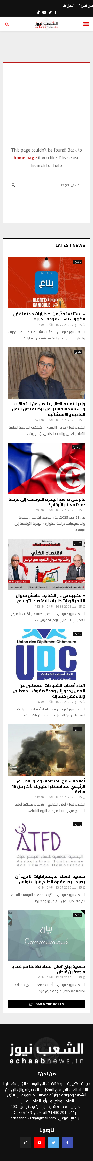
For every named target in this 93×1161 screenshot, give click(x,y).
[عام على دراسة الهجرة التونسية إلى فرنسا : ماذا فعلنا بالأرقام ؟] (46, 468)
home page (25, 157)
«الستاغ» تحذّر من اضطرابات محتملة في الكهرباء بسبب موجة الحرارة (49, 316)
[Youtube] (39, 1142)
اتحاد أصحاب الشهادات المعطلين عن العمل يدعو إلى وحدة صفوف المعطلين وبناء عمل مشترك (49, 691)
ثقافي (77, 543)
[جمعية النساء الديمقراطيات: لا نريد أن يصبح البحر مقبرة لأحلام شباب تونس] (46, 845)
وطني (78, 262)
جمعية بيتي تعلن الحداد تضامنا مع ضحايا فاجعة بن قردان (48, 969)
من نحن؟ (86, 5)
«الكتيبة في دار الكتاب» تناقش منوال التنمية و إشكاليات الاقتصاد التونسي (50, 597)
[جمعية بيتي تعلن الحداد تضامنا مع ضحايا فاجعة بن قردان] (46, 935)
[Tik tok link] (38, 12)
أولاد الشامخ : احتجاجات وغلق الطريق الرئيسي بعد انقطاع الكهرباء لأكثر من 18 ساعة (48, 786)
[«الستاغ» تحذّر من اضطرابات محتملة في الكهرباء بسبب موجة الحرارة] (46, 282)
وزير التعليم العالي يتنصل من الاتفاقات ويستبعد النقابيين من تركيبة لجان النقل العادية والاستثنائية (48, 409)
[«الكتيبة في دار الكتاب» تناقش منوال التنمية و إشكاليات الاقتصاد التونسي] (46, 564)
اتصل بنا (69, 5)
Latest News (70, 245)
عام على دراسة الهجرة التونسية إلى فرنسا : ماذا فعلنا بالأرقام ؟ (47, 501)
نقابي (78, 352)
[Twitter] (53, 1142)
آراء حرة (77, 447)
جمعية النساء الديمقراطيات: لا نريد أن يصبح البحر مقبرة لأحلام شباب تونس (50, 878)
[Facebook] (67, 1142)
